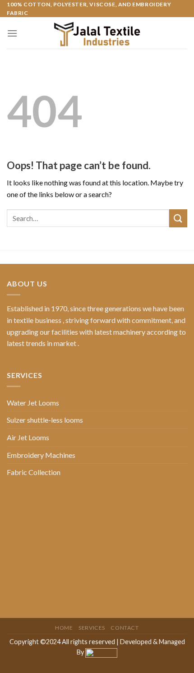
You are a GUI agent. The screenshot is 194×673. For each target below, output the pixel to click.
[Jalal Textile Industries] (97, 33)
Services (92, 627)
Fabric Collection (33, 472)
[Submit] (178, 218)
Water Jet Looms (33, 402)
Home (64, 627)
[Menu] (12, 33)
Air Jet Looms (28, 437)
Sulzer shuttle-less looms (45, 419)
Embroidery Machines (41, 455)
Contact (125, 627)
